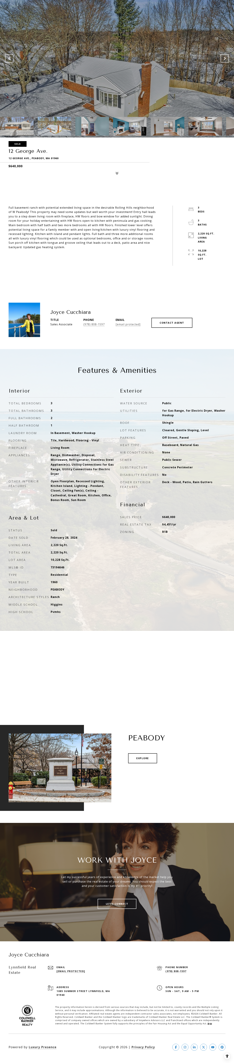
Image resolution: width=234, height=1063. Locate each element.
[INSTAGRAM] (185, 1047)
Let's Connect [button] (117, 903)
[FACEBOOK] (175, 1047)
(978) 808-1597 (94, 324)
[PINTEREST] (222, 1047)
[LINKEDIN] (194, 1047)
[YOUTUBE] (212, 1047)
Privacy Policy (143, 1047)
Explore (142, 758)
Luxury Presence (43, 1047)
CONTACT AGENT (172, 322)
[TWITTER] (203, 1047)
